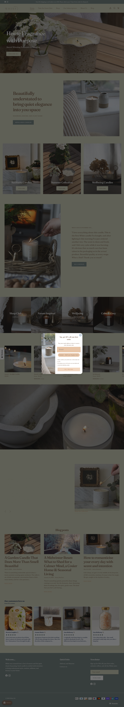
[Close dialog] (80, 335)
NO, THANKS (69, 369)
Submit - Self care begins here (68, 355)
